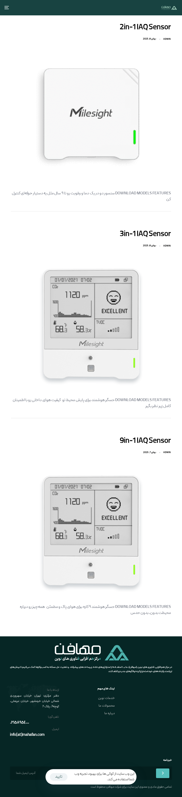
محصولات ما (107, 705)
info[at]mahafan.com (27, 735)
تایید (58, 777)
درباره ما (109, 713)
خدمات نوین (106, 698)
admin (167, 39)
